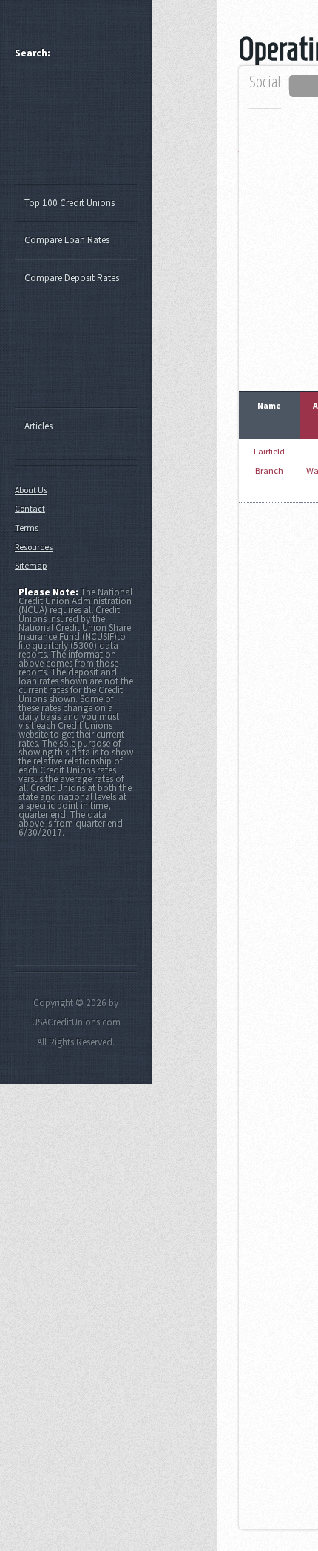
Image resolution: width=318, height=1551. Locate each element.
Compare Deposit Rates (71, 277)
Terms (26, 527)
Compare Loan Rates (66, 240)
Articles (38, 426)
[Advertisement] (83, 128)
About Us (31, 489)
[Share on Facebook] (306, 86)
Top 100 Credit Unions (69, 202)
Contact (30, 508)
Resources (34, 546)
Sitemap (31, 565)
